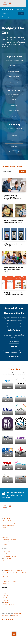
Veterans (5, 595)
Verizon (20, 387)
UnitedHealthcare (7, 413)
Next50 (7, 429)
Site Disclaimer (6, 615)
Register (5, 544)
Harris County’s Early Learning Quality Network (20, 480)
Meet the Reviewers (8, 525)
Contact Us (6, 530)
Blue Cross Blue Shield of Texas (7, 387)
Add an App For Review (9, 563)
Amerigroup (20, 400)
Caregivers (14, 150)
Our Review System (8, 560)
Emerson (7, 400)
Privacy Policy (18, 613)
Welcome (5, 537)
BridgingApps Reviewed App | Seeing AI (13, 245)
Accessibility (14, 615)
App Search (14, 81)
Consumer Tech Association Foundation (7, 441)
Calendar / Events (14, 356)
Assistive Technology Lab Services (12, 570)
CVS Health (7, 468)
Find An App (6, 551)
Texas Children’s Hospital (20, 454)
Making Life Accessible (9, 539)
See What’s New (14, 341)
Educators (6, 591)
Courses (5, 579)
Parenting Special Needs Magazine (21, 467)
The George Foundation (7, 481)
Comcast (21, 413)
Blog (14, 114)
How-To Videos (7, 542)
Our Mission (6, 518)
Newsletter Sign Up (14, 324)
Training (5, 576)
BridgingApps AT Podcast (10, 581)
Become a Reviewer (8, 604)
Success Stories (7, 520)
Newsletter (6, 583)
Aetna (20, 442)
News (4, 527)
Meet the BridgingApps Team (11, 523)
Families (5, 600)
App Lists (5, 554)
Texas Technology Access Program (21, 428)
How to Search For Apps (9, 556)
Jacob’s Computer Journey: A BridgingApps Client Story (13, 221)
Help (7, 17)
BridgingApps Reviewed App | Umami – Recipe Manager (13, 293)
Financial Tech (7, 558)
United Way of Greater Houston (7, 454)
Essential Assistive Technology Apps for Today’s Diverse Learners (13, 197)
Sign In (3, 17)
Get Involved (6, 602)
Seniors (5, 593)
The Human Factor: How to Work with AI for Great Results (13, 269)
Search (23, 171)
